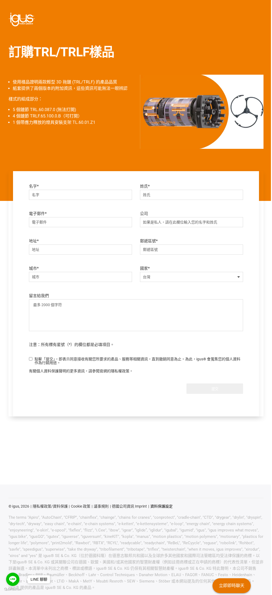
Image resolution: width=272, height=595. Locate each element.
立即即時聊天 (231, 585)
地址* (34, 241)
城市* (34, 268)
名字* (34, 186)
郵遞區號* (149, 241)
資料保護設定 (161, 506)
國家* (145, 268)
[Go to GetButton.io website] (12, 589)
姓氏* (145, 186)
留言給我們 (39, 295)
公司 (144, 213)
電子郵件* (38, 213)
